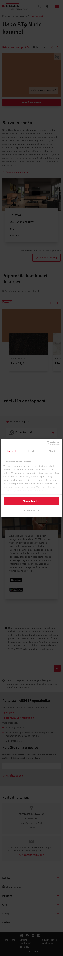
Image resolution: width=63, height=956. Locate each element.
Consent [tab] (11, 451)
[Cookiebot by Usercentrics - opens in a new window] (47, 443)
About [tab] (51, 451)
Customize (29, 510)
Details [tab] (31, 451)
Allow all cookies (31, 501)
